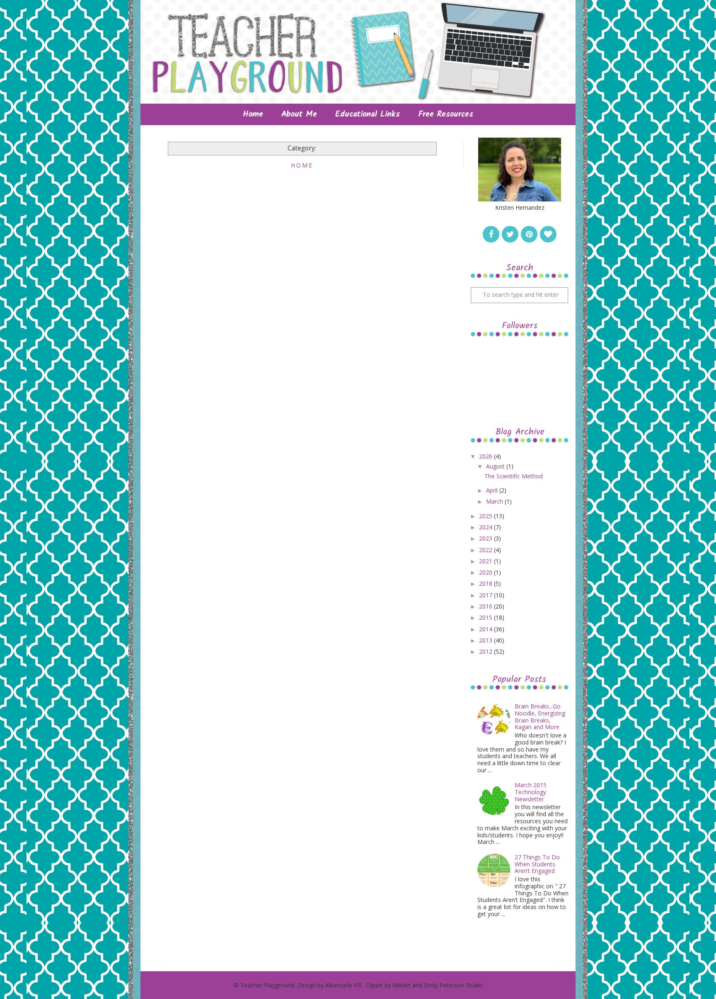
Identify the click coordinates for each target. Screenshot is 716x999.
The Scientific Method (513, 476)
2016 (486, 606)
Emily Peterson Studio (453, 985)
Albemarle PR (343, 985)
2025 (486, 516)
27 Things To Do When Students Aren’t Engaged (537, 864)
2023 (486, 538)
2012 (486, 651)
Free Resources (445, 114)
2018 (486, 583)
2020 (486, 572)
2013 (486, 640)
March (495, 501)
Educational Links (367, 114)
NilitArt (401, 985)
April (492, 490)
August (496, 466)
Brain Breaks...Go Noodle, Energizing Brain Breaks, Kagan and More (540, 716)
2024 (486, 527)
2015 (486, 617)
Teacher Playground (267, 985)
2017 (486, 595)
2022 (486, 550)
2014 (486, 629)
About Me (299, 114)
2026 (486, 456)
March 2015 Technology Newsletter (531, 792)
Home (253, 114)
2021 (486, 561)
